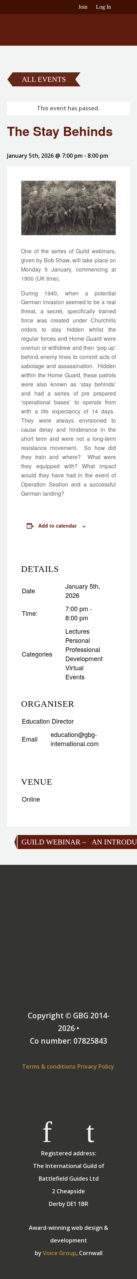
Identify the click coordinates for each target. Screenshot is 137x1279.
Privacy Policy (95, 1066)
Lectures (77, 630)
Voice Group (59, 1253)
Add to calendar (57, 525)
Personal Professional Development (84, 649)
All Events (44, 79)
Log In (103, 7)
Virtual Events (75, 672)
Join (82, 7)
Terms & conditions (49, 1066)
